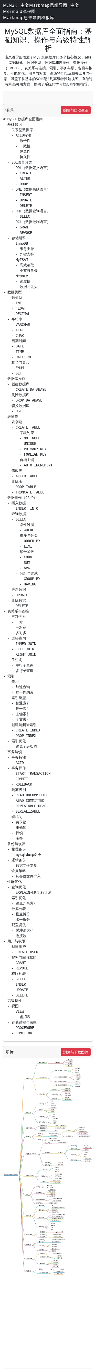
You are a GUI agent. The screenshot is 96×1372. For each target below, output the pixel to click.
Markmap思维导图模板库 (28, 17)
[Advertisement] (48, 97)
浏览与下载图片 (75, 1052)
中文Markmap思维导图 (43, 5)
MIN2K (10, 5)
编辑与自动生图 (75, 110)
